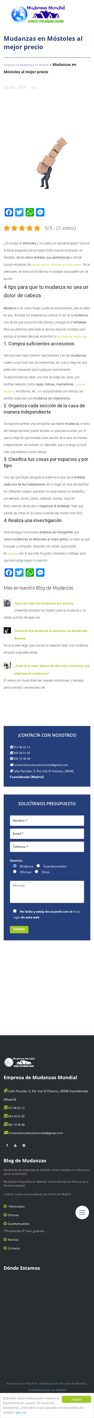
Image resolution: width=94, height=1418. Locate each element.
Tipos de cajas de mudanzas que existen (43, 603)
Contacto (14, 1248)
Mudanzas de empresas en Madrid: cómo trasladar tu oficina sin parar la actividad (47, 1172)
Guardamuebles (18, 1224)
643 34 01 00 (22, 753)
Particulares (17, 1206)
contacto (13, 553)
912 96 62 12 (22, 747)
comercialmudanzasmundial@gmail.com (41, 765)
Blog (33, 87)
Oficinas (13, 1215)
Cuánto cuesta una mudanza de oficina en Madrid (37, 1194)
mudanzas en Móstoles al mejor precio (56, 264)
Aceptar (76, 1399)
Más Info (20, 1412)
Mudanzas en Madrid (22, 1383)
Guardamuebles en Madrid (47, 1390)
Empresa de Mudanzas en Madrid (26, 65)
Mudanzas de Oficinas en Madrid (62, 1383)
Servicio (16, 860)
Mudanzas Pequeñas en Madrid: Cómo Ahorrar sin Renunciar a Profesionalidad (46, 1183)
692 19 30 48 (22, 759)
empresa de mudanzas (72, 336)
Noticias (13, 1240)
